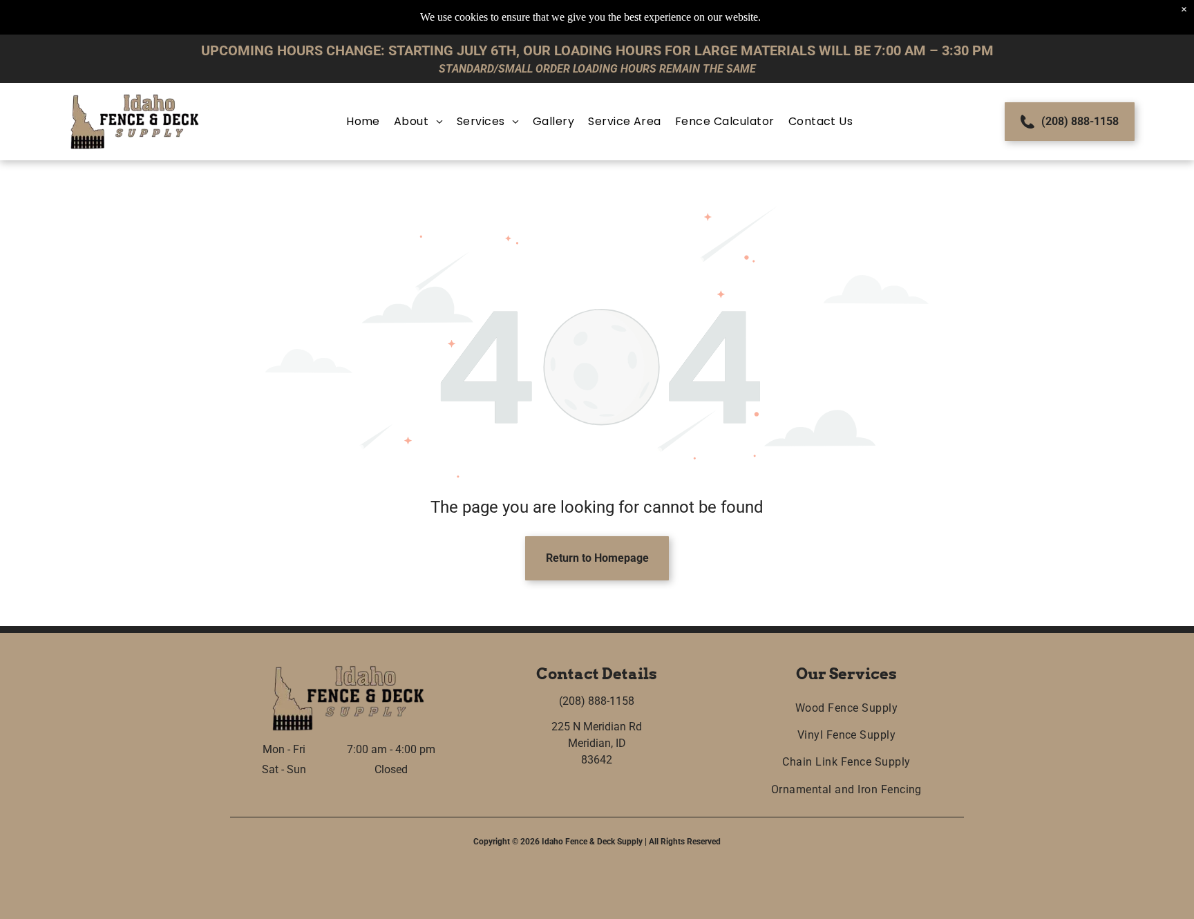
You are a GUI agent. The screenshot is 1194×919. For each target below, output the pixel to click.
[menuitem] (363, 121)
